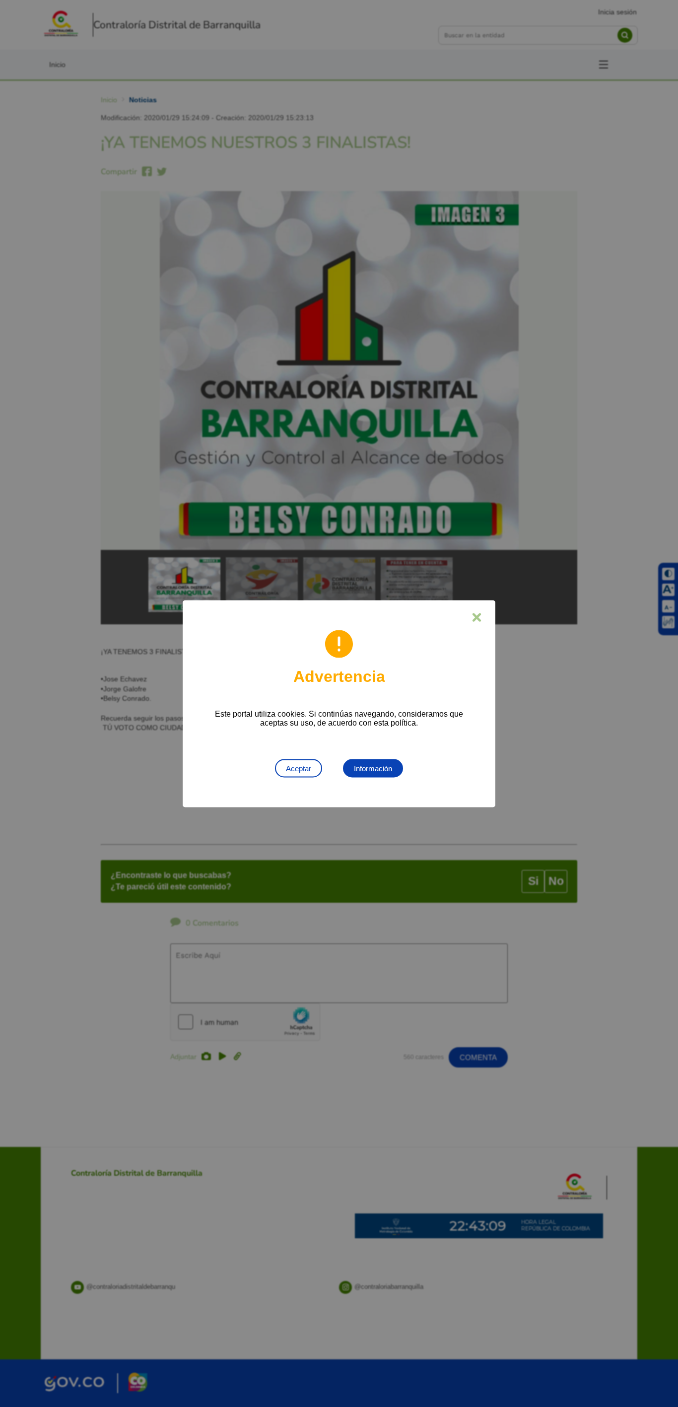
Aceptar (298, 768)
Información (373, 768)
